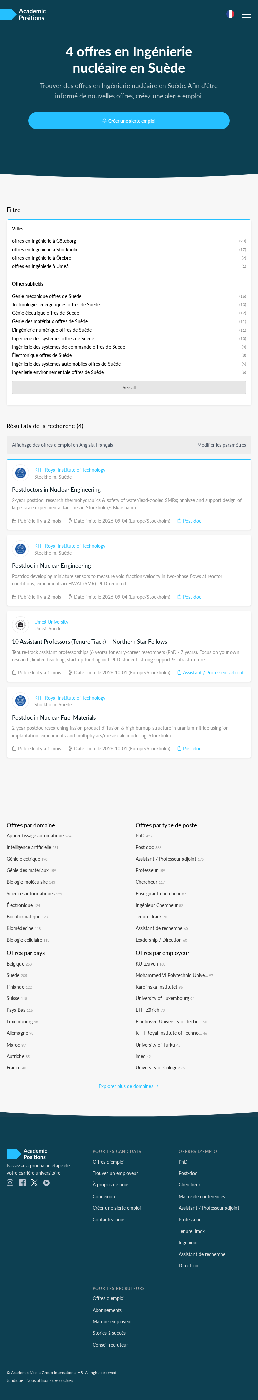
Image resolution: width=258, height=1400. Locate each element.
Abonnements (107, 1310)
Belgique (19, 963)
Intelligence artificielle (32, 847)
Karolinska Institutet (159, 986)
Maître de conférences (202, 1196)
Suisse (17, 998)
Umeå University (51, 621)
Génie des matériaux (31, 870)
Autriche (18, 1056)
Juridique (15, 1380)
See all (129, 387)
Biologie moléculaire (31, 881)
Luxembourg (22, 1021)
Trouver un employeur (115, 1173)
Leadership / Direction (161, 939)
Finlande (19, 986)
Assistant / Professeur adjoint (213, 672)
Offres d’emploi (108, 1161)
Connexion (104, 1196)
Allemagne (20, 1032)
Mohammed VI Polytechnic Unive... (174, 975)
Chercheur (150, 881)
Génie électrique (27, 858)
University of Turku (158, 1044)
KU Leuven (150, 963)
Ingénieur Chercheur (159, 905)
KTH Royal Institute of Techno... (171, 1032)
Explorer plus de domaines (127, 1086)
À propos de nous (111, 1184)
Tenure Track (151, 916)
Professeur (150, 870)
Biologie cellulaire (28, 939)
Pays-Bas (20, 1009)
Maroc (16, 1044)
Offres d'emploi (108, 1298)
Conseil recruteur (110, 1344)
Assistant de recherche (162, 927)
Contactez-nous (109, 1219)
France (16, 1067)
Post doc (191, 520)
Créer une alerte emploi (132, 120)
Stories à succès (109, 1332)
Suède (65, 476)
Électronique (23, 905)
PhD (144, 835)
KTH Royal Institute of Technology (69, 469)
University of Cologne (160, 1067)
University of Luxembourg (165, 998)
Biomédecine (24, 927)
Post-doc (188, 1173)
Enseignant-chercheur (161, 893)
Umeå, (41, 628)
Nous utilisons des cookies (49, 1380)
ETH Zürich (150, 1009)
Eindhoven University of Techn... (171, 1021)
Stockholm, (46, 476)
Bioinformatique (27, 916)
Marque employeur (112, 1321)
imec (143, 1056)
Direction (188, 1265)
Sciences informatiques (34, 893)
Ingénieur (188, 1242)
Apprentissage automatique (39, 835)
